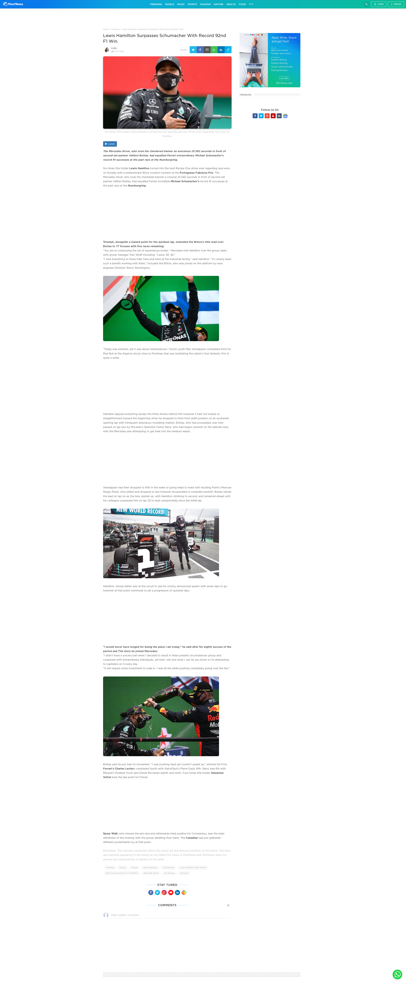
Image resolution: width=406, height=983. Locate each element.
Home (106, 29)
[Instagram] (164, 892)
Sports (192, 4)
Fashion (205, 4)
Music (181, 4)
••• (251, 4)
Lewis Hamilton (150, 867)
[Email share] (207, 49)
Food (242, 4)
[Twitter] (157, 892)
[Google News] (285, 115)
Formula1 (184, 873)
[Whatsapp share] (214, 49)
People (134, 867)
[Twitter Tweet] (193, 49)
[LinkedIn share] (221, 49)
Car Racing (169, 873)
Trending (156, 4)
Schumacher (168, 867)
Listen (111, 144)
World (169, 4)
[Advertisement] (203, 18)
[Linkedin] (177, 892)
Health (231, 4)
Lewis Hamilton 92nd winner (193, 867)
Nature (218, 4)
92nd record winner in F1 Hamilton (122, 873)
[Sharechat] (184, 892)
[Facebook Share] (200, 49)
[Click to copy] (228, 49)
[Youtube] (170, 892)
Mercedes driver (151, 873)
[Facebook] (150, 892)
